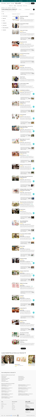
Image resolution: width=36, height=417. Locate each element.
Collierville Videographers (21, 378)
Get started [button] (32, 3)
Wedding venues (11, 5)
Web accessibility (14, 415)
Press (2, 408)
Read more (29, 38)
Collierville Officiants (3, 377)
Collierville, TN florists (14, 7)
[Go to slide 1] (14, 27)
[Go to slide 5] (16, 27)
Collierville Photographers (21, 379)
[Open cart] (27, 3)
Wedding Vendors (3, 7)
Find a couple (12, 3)
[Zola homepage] (18, 3)
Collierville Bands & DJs (20, 376)
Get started (27, 409)
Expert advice (8, 3)
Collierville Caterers (3, 380)
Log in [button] (29, 3)
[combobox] (29, 9)
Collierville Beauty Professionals (4, 381)
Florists (6, 7)
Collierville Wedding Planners (21, 377)
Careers (2, 407)
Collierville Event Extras (4, 376)
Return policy (13, 407)
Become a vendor (25, 5)
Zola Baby (2, 406)
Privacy (2, 415)
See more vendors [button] (23, 348)
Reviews (2, 405)
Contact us (13, 408)
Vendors (15, 5)
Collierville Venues (20, 380)
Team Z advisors (14, 409)
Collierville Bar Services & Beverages (5, 378)
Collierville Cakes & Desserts (4, 379)
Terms (4, 415)
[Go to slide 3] (15, 27)
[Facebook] (25, 412)
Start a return (13, 406)
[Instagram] (29, 412)
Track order (13, 405)
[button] (24, 9)
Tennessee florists (9, 7)
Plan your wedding (3, 3)
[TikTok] (30, 412)
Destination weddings (19, 5)
